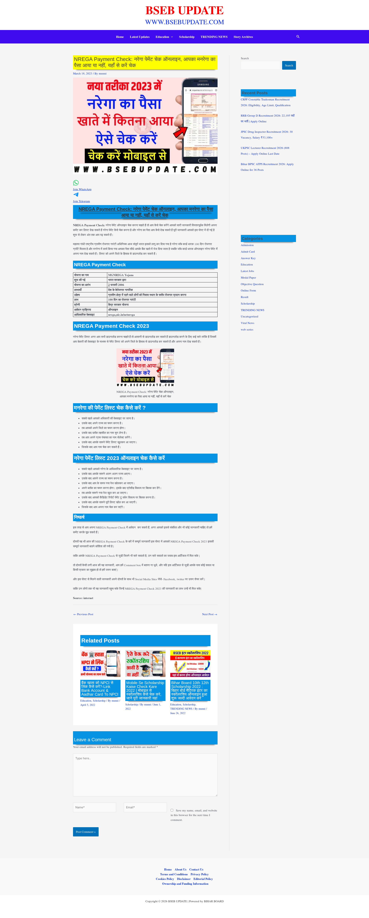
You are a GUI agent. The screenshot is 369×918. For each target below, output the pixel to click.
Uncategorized (249, 316)
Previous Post (83, 614)
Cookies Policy (165, 879)
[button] (171, 36)
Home (120, 36)
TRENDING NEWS (214, 36)
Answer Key (248, 258)
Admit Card (248, 251)
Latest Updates (140, 36)
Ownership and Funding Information (185, 883)
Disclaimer (184, 879)
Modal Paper (248, 277)
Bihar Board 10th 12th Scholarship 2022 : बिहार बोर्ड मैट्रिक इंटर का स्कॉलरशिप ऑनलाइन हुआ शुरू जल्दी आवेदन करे (190, 690)
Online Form (248, 290)
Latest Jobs (247, 271)
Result (244, 297)
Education (162, 36)
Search (245, 58)
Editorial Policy (203, 879)
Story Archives (243, 36)
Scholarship (186, 36)
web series (247, 329)
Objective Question (252, 284)
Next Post (209, 614)
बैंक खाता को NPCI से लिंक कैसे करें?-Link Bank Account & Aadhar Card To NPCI (99, 688)
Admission (247, 245)
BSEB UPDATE (184, 9)
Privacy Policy (200, 874)
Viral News (247, 323)
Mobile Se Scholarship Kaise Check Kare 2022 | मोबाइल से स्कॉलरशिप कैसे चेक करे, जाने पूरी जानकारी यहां (145, 690)
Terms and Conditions (174, 874)
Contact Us (196, 869)
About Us (180, 869)
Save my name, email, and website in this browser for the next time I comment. (194, 815)
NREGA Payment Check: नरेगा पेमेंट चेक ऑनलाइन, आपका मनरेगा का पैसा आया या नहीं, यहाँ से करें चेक (146, 212)
